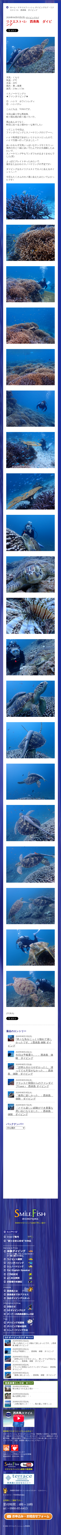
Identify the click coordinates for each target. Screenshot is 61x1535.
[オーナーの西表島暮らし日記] (18, 1314)
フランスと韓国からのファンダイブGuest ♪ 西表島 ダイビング (34, 1368)
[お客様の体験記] (18, 1282)
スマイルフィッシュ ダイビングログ (33, 7)
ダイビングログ (32, 17)
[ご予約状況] (18, 1274)
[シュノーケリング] (18, 1266)
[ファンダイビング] (18, 1263)
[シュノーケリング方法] (18, 1330)
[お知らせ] (10, 1306)
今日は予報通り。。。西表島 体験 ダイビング (33, 1351)
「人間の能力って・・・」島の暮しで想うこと (32, 1404)
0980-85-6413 (19, 1508)
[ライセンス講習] (18, 1259)
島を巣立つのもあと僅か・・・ (26, 1389)
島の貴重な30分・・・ (22, 1396)
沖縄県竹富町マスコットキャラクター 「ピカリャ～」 (29, 1490)
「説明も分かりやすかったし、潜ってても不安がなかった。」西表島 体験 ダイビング (30, 1070)
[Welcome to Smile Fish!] (18, 1270)
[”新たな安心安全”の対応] (18, 1241)
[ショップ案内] (18, 1236)
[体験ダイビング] (18, 1253)
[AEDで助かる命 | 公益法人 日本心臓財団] (14, 1447)
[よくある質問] (18, 1278)
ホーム (13, 7)
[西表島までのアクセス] (18, 1294)
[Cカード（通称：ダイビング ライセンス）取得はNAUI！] (6, 1447)
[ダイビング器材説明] (18, 1326)
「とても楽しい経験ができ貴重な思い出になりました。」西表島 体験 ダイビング (30, 1111)
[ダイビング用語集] (14, 1322)
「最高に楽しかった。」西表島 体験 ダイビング (34, 1375)
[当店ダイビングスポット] (18, 1298)
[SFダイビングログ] (18, 1310)
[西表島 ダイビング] (11, 1231)
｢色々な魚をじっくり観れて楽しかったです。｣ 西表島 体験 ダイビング (30, 1042)
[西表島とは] (11, 1291)
